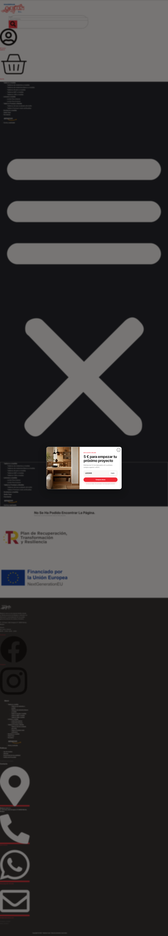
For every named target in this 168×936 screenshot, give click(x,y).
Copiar (113, 473)
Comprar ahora (100, 479)
